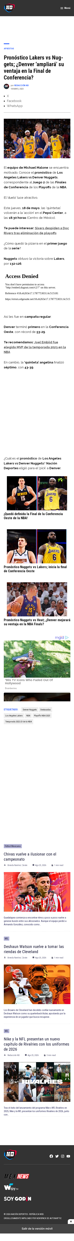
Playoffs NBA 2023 (42, 715)
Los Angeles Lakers (14, 715)
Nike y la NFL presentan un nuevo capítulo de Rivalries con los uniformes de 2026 (36, 1044)
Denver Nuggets (30, 709)
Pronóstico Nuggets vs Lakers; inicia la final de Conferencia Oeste (35, 569)
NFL (6, 938)
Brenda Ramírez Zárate (17, 865)
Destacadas (45, 709)
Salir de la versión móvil (37, 1228)
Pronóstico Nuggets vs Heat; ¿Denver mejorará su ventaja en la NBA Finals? (37, 622)
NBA (28, 715)
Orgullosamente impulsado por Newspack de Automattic (33, 1218)
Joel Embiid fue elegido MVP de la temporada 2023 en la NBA (35, 347)
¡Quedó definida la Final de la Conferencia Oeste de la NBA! (33, 516)
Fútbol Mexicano (13, 846)
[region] (37, 27)
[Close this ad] (71, 1221)
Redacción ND (21, 85)
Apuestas (9, 48)
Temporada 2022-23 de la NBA (18, 721)
